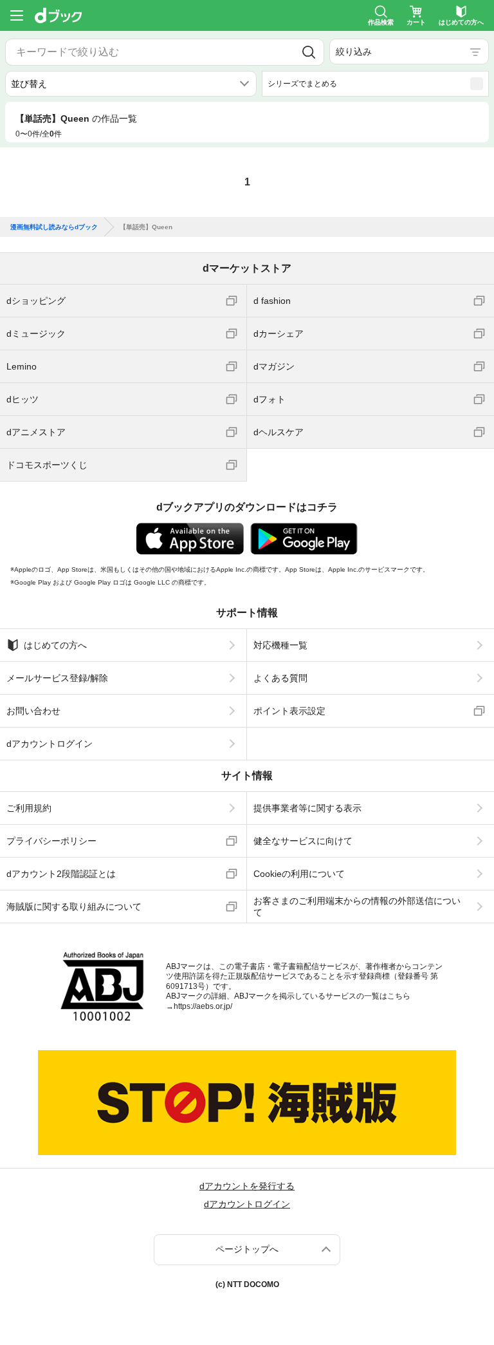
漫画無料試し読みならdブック (54, 227)
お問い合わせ (33, 711)
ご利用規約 (28, 808)
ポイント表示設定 (289, 711)
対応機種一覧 (280, 645)
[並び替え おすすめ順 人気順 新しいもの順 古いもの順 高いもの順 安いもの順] (131, 84)
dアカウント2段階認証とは (61, 874)
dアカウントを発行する (247, 1186)
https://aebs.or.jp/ (203, 1006)
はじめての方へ (55, 645)
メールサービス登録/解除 (57, 678)
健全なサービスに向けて (302, 841)
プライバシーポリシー (51, 841)
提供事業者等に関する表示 (307, 808)
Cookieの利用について (299, 874)
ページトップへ (247, 1249)
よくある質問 (280, 678)
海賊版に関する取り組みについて (74, 906)
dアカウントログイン (49, 743)
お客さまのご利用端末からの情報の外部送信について (357, 906)
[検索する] (309, 52)
